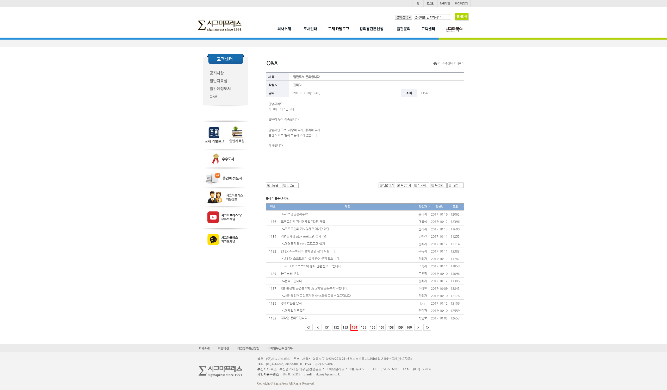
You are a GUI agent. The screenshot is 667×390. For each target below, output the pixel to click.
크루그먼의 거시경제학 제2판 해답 (303, 221)
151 (327, 327)
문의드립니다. (290, 273)
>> (427, 327)
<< (308, 327)
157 (382, 327)
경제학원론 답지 (291, 303)
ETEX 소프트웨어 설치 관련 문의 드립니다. (308, 251)
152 (336, 327)
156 (372, 327)
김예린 (422, 236)
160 (409, 327)
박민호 (422, 318)
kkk (422, 303)
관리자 (297, 85)
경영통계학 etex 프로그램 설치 (301, 236)
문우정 (422, 273)
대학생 (422, 221)
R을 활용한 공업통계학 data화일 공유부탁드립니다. (314, 288)
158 (391, 327)
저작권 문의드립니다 (294, 318)
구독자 (422, 251)
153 (345, 327)
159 (400, 327)
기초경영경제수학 (296, 214)
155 (363, 327)
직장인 (422, 288)
